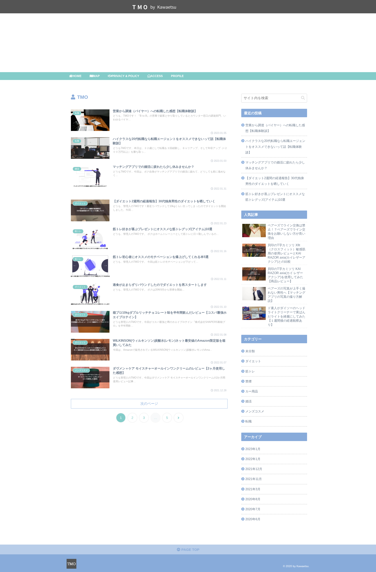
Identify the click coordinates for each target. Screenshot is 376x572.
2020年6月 (252, 519)
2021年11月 (253, 479)
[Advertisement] (188, 42)
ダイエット (253, 361)
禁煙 (248, 381)
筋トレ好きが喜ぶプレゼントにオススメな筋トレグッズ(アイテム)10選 (275, 196)
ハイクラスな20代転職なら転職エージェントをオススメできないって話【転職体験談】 (275, 146)
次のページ (149, 404)
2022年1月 (252, 459)
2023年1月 (252, 449)
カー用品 (251, 391)
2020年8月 (252, 499)
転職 (248, 421)
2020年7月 (252, 509)
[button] (302, 98)
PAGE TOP (189, 550)
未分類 (250, 351)
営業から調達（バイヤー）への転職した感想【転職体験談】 (275, 128)
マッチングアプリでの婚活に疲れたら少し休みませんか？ (275, 165)
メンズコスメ (254, 411)
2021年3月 (252, 489)
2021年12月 (253, 469)
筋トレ (250, 371)
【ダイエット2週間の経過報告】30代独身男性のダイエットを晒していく (274, 180)
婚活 (248, 401)
